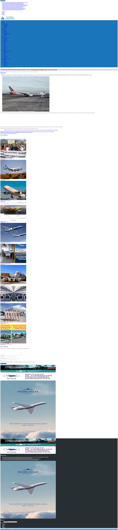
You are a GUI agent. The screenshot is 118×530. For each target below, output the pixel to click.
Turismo (3, 29)
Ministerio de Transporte (7, 51)
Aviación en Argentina (3, 522)
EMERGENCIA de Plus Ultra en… (5, 200)
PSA (4, 57)
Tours (5, 64)
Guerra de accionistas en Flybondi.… (5, 284)
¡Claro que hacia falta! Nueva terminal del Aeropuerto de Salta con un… (12, 7)
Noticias (5, 72)
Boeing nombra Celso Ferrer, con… (5, 242)
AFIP (5, 55)
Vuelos (5, 60)
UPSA (5, 45)
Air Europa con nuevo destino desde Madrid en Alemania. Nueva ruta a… (13, 9)
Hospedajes (5, 62)
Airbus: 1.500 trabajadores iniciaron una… (6, 158)
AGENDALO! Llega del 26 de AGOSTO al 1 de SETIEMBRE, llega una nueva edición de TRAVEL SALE (16, 132)
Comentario (2, 355)
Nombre (1, 356)
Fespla (5, 48)
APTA (5, 44)
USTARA (5, 47)
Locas (5, 28)
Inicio (3, 22)
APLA (5, 42)
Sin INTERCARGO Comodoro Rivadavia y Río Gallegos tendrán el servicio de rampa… (15, 2)
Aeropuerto (5, 38)
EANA (5, 53)
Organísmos (4, 50)
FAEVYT (5, 34)
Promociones (4, 59)
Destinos (5, 31)
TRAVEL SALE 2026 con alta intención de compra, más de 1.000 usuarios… (13, 8)
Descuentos (5, 65)
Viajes (5, 30)
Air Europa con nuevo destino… (5, 179)
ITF (4, 49)
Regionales (5, 24)
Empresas (5, 40)
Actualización (5, 133)
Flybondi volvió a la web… (4, 221)
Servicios (5, 26)
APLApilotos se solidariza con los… (5, 263)
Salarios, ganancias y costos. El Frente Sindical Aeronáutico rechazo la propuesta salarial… (15, 4)
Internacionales (6, 25)
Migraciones (6, 56)
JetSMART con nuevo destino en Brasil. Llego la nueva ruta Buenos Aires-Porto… (14, 5)
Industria (5, 27)
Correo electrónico (3, 358)
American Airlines (9, 133)
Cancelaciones (14, 133)
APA (5, 43)
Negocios (5, 36)
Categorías (1, 521)
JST (4, 54)
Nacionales (5, 23)
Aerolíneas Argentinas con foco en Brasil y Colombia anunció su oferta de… (13, 6)
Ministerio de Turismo (7, 33)
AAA (5, 46)
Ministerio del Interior (7, 58)
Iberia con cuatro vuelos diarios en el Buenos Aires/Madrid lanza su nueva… (13, 3)
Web (1, 360)
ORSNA (5, 52)
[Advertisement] (59, 120)
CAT (4, 35)
